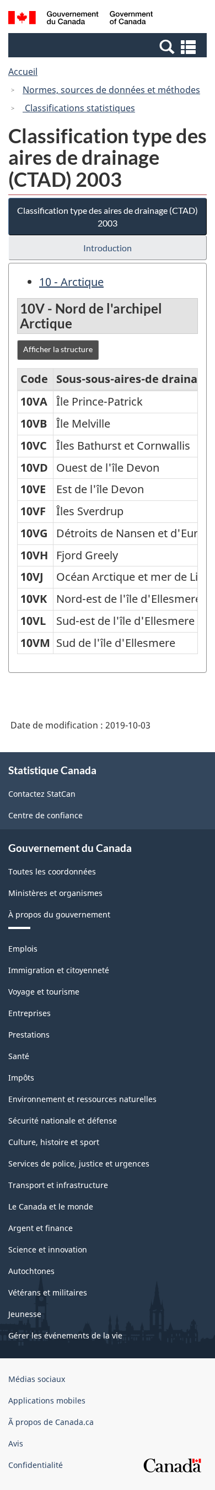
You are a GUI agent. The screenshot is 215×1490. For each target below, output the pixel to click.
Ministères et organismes (55, 893)
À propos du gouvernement (59, 914)
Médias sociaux (36, 1379)
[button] (109, 46)
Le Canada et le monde (50, 1206)
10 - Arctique (71, 281)
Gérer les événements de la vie (65, 1335)
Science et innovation (47, 1249)
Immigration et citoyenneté (58, 970)
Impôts (21, 1077)
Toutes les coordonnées (52, 871)
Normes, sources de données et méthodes (111, 90)
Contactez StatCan (42, 794)
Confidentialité (35, 1465)
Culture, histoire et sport (53, 1142)
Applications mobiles (46, 1400)
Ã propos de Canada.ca (51, 1422)
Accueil (22, 72)
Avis (15, 1443)
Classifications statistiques (79, 108)
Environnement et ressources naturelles (82, 1099)
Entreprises (29, 1013)
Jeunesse (24, 1314)
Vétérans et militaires (47, 1292)
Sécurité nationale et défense (62, 1120)
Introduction (107, 247)
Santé (18, 1056)
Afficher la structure (58, 349)
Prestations (29, 1034)
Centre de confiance (45, 815)
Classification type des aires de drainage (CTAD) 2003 (107, 216)
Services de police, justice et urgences (78, 1163)
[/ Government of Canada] (80, 19)
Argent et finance (40, 1228)
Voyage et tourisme (43, 991)
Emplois (22, 948)
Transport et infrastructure (58, 1185)
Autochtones (31, 1271)
